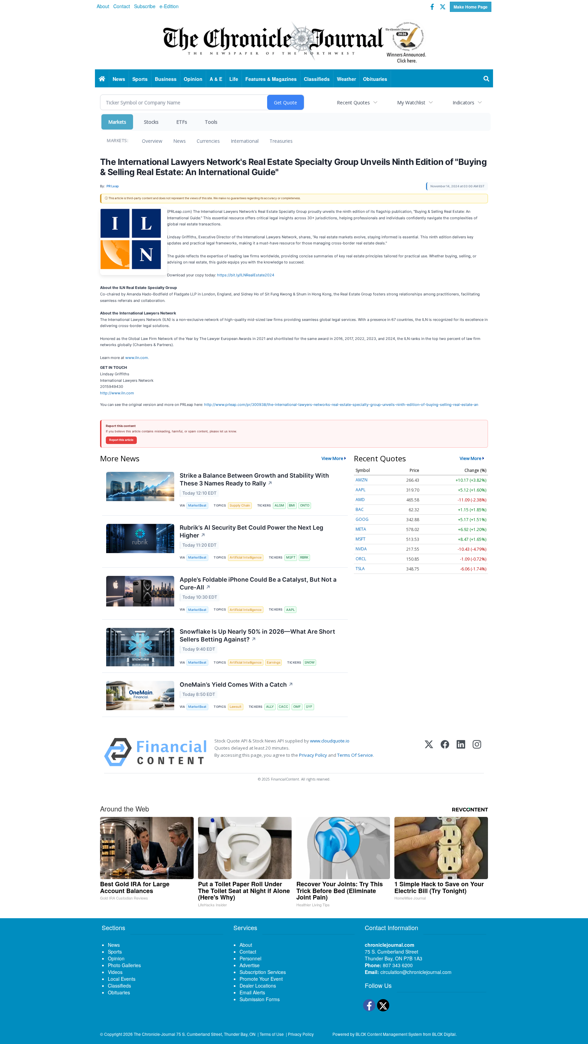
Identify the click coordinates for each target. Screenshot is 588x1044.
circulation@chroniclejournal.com (416, 972)
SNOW (309, 662)
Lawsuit (236, 706)
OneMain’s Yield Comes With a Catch (236, 684)
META (361, 529)
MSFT (290, 557)
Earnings (273, 662)
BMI (292, 505)
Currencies (208, 141)
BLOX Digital (444, 1034)
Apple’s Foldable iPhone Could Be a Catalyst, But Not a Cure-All (258, 583)
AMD (360, 499)
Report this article (121, 440)
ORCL (361, 559)
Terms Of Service (355, 755)
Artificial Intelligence (246, 557)
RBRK (304, 557)
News (179, 141)
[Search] (486, 78)
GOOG (362, 519)
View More (332, 458)
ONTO (304, 505)
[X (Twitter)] (429, 752)
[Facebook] (445, 752)
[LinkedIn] (461, 752)
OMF (297, 706)
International (245, 141)
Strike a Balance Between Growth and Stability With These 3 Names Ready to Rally (254, 479)
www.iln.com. (137, 357)
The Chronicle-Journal (154, 1034)
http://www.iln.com (117, 393)
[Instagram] (477, 752)
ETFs (181, 122)
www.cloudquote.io (329, 741)
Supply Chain (240, 505)
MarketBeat (197, 505)
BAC (360, 509)
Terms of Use (272, 1034)
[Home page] (294, 41)
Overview (152, 141)
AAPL (290, 610)
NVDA (361, 549)
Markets (117, 122)
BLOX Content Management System (389, 1034)
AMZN (362, 480)
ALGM (279, 505)
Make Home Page (471, 7)
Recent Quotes (353, 102)
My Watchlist (411, 102)
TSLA (360, 568)
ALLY (270, 706)
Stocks (151, 122)
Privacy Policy (313, 755)
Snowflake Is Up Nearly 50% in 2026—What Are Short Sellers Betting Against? (257, 635)
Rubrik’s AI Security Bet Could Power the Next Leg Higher (251, 531)
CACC (283, 706)
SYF (309, 706)
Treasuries (281, 141)
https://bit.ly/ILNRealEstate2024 (245, 275)
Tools (211, 122)
